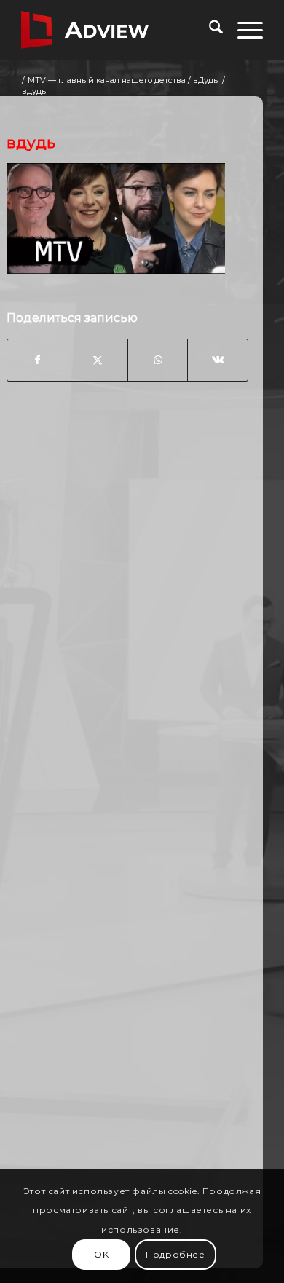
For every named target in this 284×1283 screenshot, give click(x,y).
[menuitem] (208, 30)
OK (101, 1254)
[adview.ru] (117, 30)
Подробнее (175, 1254)
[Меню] (243, 30)
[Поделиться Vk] (217, 359)
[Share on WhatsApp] (157, 359)
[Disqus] (127, 626)
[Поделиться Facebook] (37, 359)
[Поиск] (208, 30)
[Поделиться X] (97, 359)
